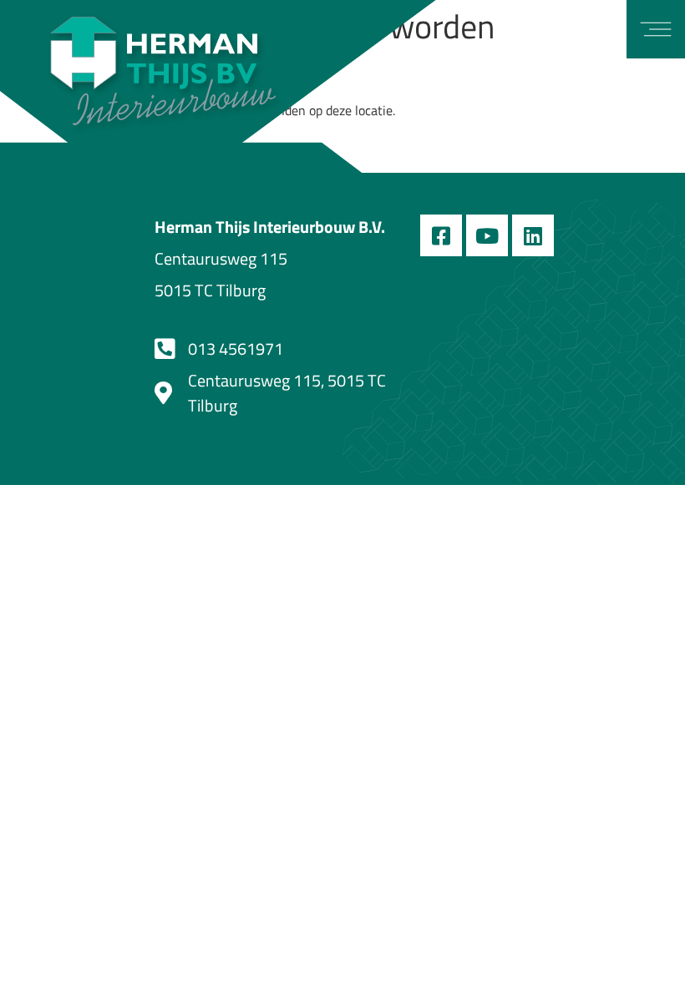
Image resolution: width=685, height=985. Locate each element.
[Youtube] (487, 235)
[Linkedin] (533, 235)
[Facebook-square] (441, 235)
